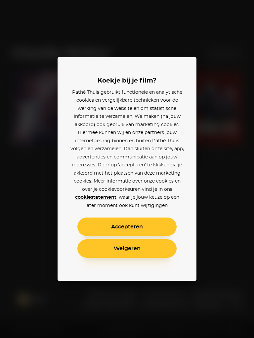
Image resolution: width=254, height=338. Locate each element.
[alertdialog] (127, 169)
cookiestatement (95, 197)
